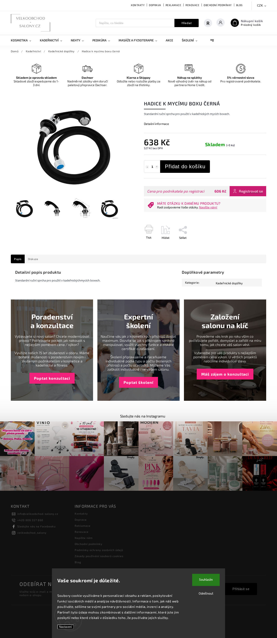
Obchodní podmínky (218, 5)
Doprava (155, 5)
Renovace (192, 5)
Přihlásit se (240, 589)
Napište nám (84, 538)
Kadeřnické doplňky (229, 283)
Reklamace (173, 5)
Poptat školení (138, 382)
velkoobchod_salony (32, 532)
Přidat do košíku (185, 166)
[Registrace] (210, 23)
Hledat (187, 23)
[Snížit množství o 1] (147, 167)
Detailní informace (156, 124)
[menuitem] (23, 40)
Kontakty (138, 5)
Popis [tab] (17, 259)
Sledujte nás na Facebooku (36, 526)
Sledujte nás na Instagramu (142, 416)
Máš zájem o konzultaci (225, 374)
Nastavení (65, 626)
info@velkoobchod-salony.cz (37, 513)
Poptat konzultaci (52, 378)
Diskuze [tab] (33, 259)
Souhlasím (206, 579)
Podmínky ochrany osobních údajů (99, 550)
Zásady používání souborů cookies (99, 556)
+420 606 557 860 (30, 520)
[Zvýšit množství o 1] (157, 167)
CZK (260, 5)
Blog (239, 5)
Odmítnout (206, 593)
